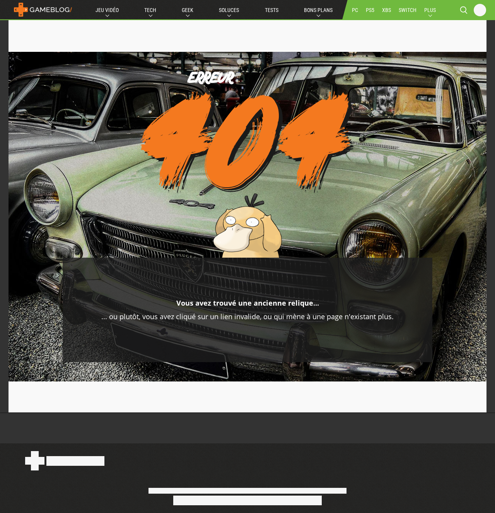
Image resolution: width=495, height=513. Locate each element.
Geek (187, 10)
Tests (271, 10)
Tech (150, 10)
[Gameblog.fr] (41, 9)
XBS (386, 10)
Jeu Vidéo (107, 10)
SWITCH (407, 10)
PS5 (370, 10)
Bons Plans (318, 10)
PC (355, 10)
